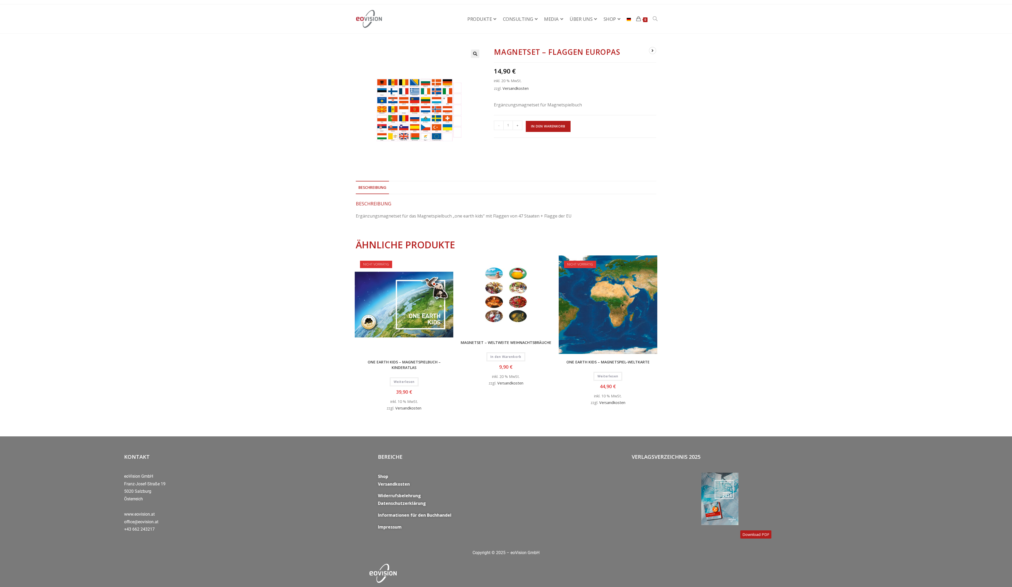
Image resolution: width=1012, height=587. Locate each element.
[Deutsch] (629, 18)
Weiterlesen (404, 381)
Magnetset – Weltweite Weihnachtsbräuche (506, 342)
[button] (475, 54)
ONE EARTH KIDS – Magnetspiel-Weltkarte (608, 361)
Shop (383, 476)
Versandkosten (516, 88)
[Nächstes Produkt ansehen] (652, 50)
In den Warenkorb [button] (505, 356)
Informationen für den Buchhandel (414, 515)
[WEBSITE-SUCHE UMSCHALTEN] (655, 18)
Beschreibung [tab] (372, 187)
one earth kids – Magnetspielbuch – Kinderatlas (404, 364)
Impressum (390, 527)
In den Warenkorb (548, 126)
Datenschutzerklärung (402, 503)
